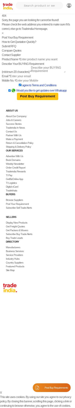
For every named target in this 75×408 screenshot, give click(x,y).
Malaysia (7, 325)
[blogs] (18, 369)
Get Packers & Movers (17, 230)
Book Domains (13, 160)
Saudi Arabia (9, 344)
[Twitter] (10, 369)
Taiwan (6, 310)
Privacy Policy (22, 382)
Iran (5, 340)
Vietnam (7, 321)
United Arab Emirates (13, 333)
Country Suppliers (14, 262)
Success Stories (13, 123)
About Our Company (16, 116)
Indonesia (8, 337)
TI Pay (9, 175)
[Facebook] (7, 369)
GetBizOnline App (14, 179)
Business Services (15, 251)
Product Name (11, 59)
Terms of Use (38, 382)
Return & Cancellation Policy (19, 142)
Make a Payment (14, 139)
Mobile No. (8, 80)
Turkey (6, 329)
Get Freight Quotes (15, 226)
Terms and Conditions (44, 85)
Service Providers (14, 254)
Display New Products (16, 222)
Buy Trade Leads (14, 237)
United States (9, 314)
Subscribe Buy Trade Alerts (19, 234)
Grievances (54, 382)
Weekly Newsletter (15, 163)
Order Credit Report (15, 167)
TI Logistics (11, 182)
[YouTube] (16, 369)
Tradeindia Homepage (34, 28)
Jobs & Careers (13, 120)
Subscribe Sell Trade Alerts (19, 207)
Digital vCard (12, 186)
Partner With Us (13, 135)
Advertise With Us (14, 156)
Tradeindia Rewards (16, 171)
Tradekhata (11, 190)
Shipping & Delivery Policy (18, 146)
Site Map (10, 270)
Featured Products (15, 266)
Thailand (7, 317)
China (6, 306)
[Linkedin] (13, 369)
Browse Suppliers (14, 199)
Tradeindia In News (15, 127)
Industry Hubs (12, 258)
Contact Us (11, 131)
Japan (6, 302)
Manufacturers (13, 247)
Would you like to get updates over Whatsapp (41, 90)
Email (6, 76)
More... (6, 348)
